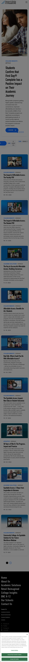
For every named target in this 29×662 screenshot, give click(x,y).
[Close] (27, 634)
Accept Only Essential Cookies (14, 654)
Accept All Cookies (14, 659)
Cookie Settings (14, 650)
